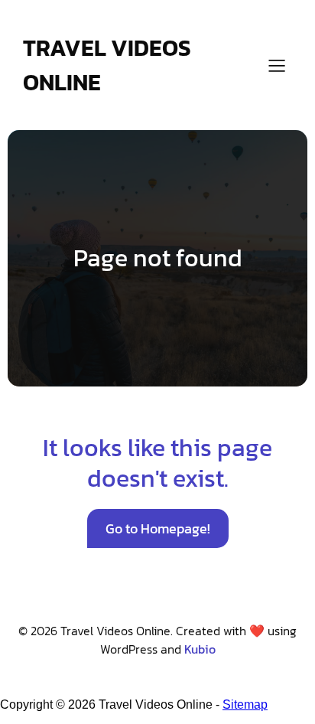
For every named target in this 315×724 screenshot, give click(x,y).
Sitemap (245, 704)
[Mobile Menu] (276, 65)
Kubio (200, 649)
